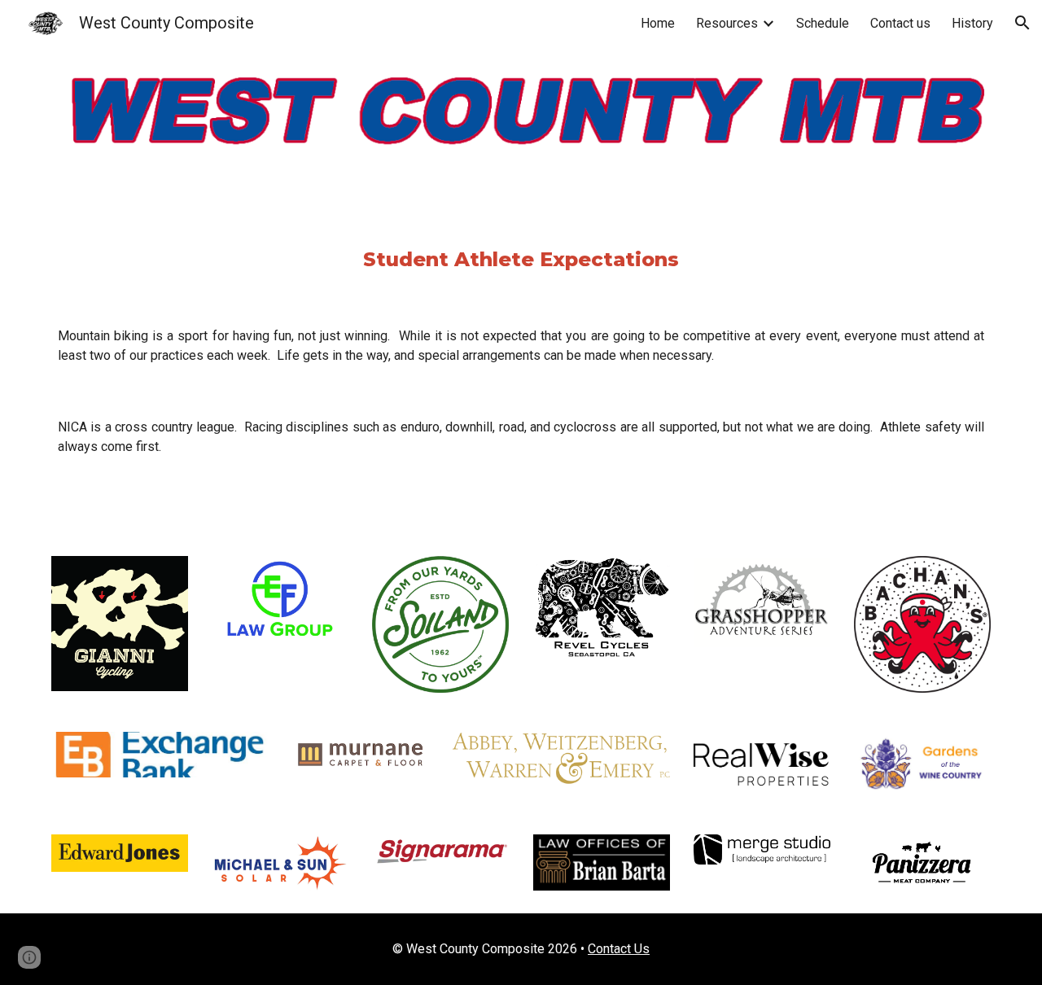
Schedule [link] (822, 23)
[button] (1022, 22)
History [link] (972, 23)
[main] (521, 260)
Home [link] (658, 23)
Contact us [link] (900, 23)
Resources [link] (727, 23)
